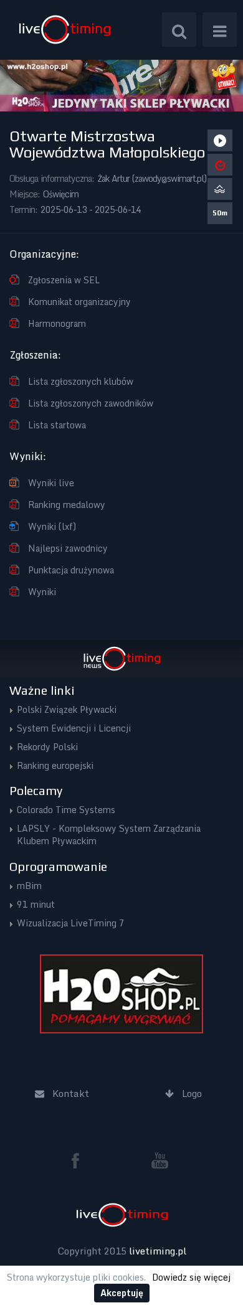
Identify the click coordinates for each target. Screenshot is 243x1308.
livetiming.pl (157, 1250)
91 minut (36, 904)
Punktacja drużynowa (71, 570)
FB (80, 1160)
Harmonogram (57, 323)
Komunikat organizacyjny (79, 301)
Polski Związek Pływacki (67, 709)
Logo (64, 29)
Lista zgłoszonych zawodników (90, 403)
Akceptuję (121, 1293)
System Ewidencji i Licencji (74, 728)
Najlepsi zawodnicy (68, 548)
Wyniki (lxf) (52, 526)
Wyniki (42, 592)
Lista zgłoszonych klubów (80, 381)
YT (160, 1160)
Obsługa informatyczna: (51, 178)
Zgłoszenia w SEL (64, 280)
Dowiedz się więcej (191, 1277)
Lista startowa (57, 425)
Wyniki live (51, 483)
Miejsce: (24, 194)
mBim (29, 885)
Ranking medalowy (66, 504)
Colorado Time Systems (66, 809)
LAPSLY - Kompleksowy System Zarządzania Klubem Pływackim (109, 834)
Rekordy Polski (47, 747)
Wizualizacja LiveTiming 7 (71, 923)
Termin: (23, 209)
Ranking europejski (55, 765)
